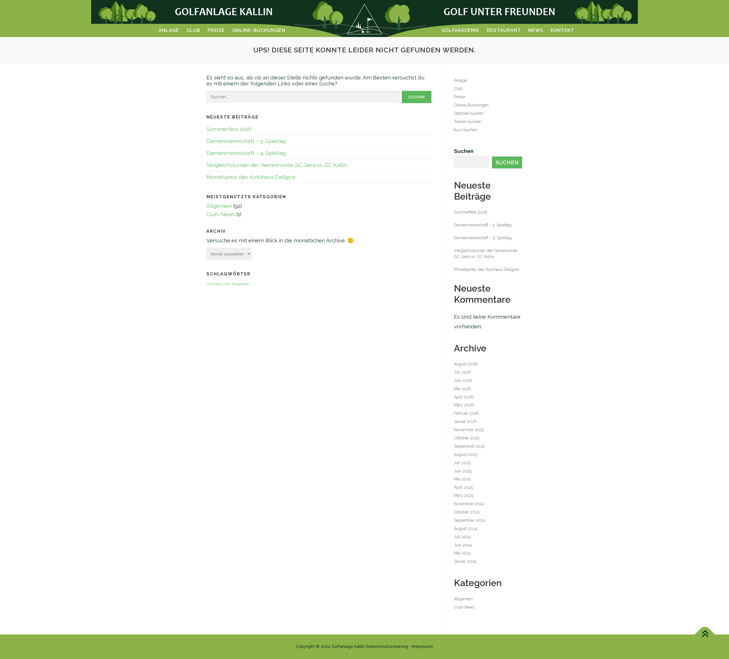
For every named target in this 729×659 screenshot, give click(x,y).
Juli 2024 (462, 537)
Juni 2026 (463, 380)
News (535, 30)
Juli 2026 (462, 372)
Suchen (464, 151)
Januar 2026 (465, 421)
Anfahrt (22, 381)
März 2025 (463, 495)
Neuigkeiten (241, 284)
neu (227, 284)
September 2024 (469, 520)
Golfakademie (460, 30)
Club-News (220, 214)
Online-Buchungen (258, 30)
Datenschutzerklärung (387, 646)
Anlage (169, 30)
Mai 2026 (462, 388)
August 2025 (465, 454)
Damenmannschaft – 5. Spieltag (246, 141)
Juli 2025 (462, 463)
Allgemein (219, 206)
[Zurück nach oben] (705, 635)
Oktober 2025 (466, 438)
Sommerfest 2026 (228, 129)
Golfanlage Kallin (347, 646)
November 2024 (469, 504)
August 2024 (465, 528)
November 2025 (469, 429)
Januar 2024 (465, 561)
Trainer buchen (468, 121)
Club (193, 30)
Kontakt (562, 30)
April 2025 (463, 487)
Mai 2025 (462, 479)
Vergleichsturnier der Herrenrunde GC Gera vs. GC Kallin (276, 165)
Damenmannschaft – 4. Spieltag (246, 153)
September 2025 (469, 446)
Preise (216, 30)
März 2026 (464, 405)
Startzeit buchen (469, 113)
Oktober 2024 (467, 512)
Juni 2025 (463, 471)
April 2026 (463, 397)
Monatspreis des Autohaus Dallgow (251, 177)
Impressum (422, 646)
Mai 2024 (462, 553)
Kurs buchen (465, 130)
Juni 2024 (463, 545)
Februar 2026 (466, 413)
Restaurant (504, 30)
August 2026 (466, 364)
